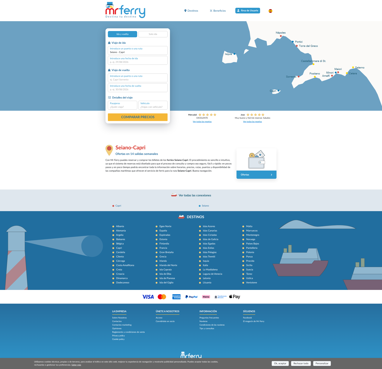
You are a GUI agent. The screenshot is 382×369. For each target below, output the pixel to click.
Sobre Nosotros (119, 318)
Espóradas (165, 235)
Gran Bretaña (167, 252)
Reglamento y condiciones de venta (128, 332)
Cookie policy (118, 339)
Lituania (207, 282)
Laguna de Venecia (212, 274)
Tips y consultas (207, 329)
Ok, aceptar (280, 363)
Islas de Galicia (210, 239)
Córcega (120, 261)
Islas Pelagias (210, 252)
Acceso (159, 318)
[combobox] (137, 52)
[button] (272, 11)
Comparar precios (137, 117)
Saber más (76, 365)
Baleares (120, 239)
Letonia (207, 278)
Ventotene (251, 282)
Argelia (119, 235)
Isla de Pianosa (167, 278)
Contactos (117, 321)
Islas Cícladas (210, 235)
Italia (205, 265)
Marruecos (252, 230)
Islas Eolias (208, 248)
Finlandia (164, 243)
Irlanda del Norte (168, 265)
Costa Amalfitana (125, 265)
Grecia (163, 256)
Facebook (247, 318)
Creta (119, 269)
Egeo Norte (165, 226)
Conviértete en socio (165, 321)
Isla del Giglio (166, 282)
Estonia (163, 239)
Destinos (193, 11)
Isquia (206, 261)
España (163, 230)
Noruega (250, 239)
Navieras (203, 321)
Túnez (249, 274)
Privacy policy (118, 336)
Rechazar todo (301, 363)
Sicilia (249, 265)
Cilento (120, 256)
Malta (249, 226)
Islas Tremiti (209, 256)
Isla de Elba (165, 274)
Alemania (121, 230)
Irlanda (163, 261)
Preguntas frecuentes (209, 318)
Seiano (205, 206)
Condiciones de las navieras (212, 325)
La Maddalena (210, 269)
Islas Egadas (209, 243)
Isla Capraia (166, 269)
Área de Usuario (249, 10)
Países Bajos (252, 243)
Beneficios (219, 11)
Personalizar (322, 363)
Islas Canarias (210, 230)
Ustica (249, 278)
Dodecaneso (122, 282)
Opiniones (116, 329)
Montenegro (252, 235)
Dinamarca (122, 278)
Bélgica (120, 243)
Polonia (250, 252)
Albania (120, 226)
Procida (250, 261)
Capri (118, 206)
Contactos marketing (121, 325)
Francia (163, 248)
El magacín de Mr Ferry (253, 321)
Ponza (249, 256)
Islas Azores (209, 226)
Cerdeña (120, 252)
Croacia (120, 274)
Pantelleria (251, 248)
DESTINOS (195, 217)
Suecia (249, 269)
